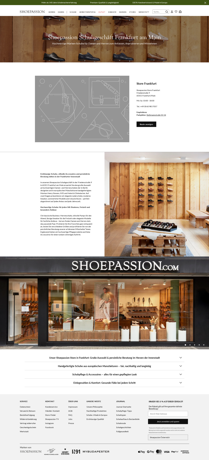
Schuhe (73, 12)
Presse (71, 423)
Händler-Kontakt (52, 411)
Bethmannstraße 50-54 (156, 115)
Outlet (101, 12)
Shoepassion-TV (52, 419)
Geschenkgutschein (28, 427)
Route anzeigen (146, 124)
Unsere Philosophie (94, 407)
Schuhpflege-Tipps (124, 411)
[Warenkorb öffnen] (180, 11)
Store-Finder (50, 415)
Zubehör (112, 12)
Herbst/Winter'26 (87, 12)
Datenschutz (25, 407)
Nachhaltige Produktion (96, 411)
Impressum (73, 407)
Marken (122, 12)
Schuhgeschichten (123, 427)
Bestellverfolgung (27, 415)
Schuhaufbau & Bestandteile (127, 419)
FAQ (70, 415)
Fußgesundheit (122, 431)
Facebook (49, 427)
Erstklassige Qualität (95, 419)
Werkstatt (144, 12)
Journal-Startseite (123, 407)
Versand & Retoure (27, 411)
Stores (132, 12)
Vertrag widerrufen (28, 423)
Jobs (70, 419)
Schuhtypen (121, 415)
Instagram (49, 423)
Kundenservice (51, 407)
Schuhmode (121, 423)
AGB (70, 411)
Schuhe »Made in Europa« (97, 415)
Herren (52, 12)
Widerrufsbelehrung (28, 419)
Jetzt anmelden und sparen (168, 421)
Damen (61, 12)
